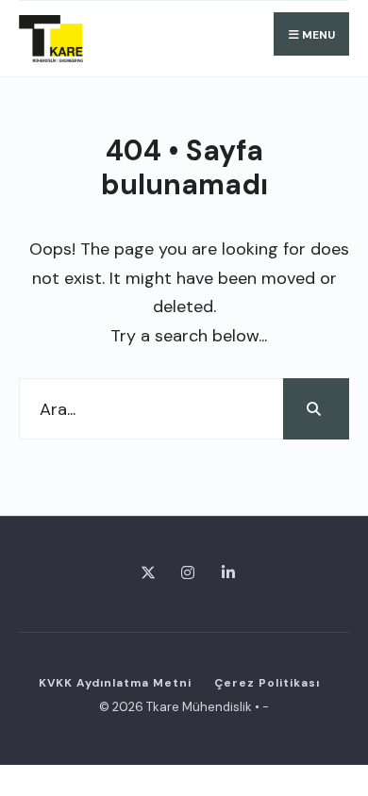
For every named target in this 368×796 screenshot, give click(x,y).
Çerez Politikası (267, 682)
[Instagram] (184, 571)
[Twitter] (144, 571)
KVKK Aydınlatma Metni (115, 682)
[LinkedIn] (225, 571)
